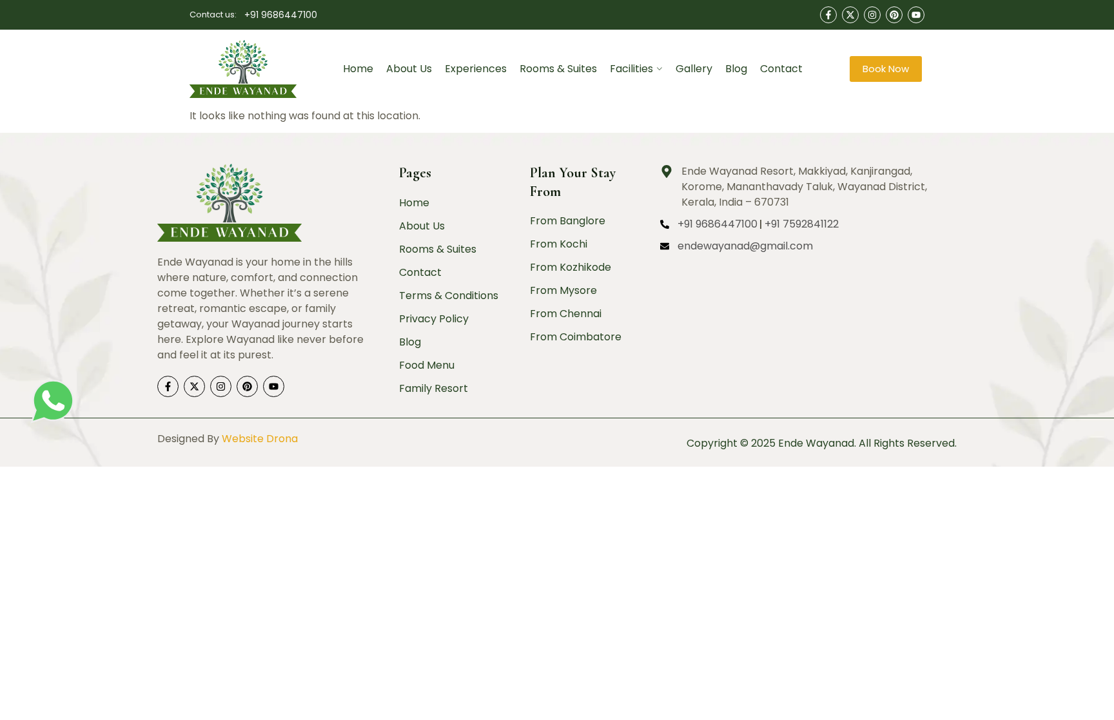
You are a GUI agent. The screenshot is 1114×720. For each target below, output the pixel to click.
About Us (409, 68)
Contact (781, 68)
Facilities (631, 68)
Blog (736, 68)
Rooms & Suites (558, 68)
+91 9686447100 (280, 14)
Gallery (694, 68)
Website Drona (260, 438)
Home (358, 68)
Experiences (476, 68)
